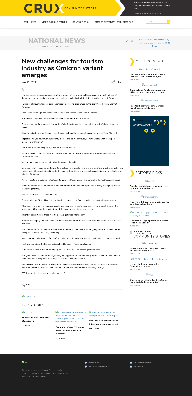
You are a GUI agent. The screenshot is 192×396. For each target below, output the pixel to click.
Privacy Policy (93, 363)
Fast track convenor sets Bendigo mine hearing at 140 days (147, 107)
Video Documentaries (54, 22)
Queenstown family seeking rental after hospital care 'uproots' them (148, 91)
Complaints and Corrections (99, 367)
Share (119, 82)
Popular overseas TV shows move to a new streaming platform (70, 330)
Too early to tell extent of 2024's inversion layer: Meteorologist (147, 75)
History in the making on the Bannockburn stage (144, 265)
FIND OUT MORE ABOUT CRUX (146, 13)
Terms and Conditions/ (142, 363)
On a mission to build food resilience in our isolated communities (149, 281)
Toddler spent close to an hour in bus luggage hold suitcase (149, 187)
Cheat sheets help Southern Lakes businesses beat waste (148, 249)
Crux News (30, 22)
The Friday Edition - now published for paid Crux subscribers (149, 203)
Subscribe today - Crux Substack (114, 22)
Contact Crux (80, 22)
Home (45, 46)
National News (60, 46)
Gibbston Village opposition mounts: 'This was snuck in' (149, 222)
